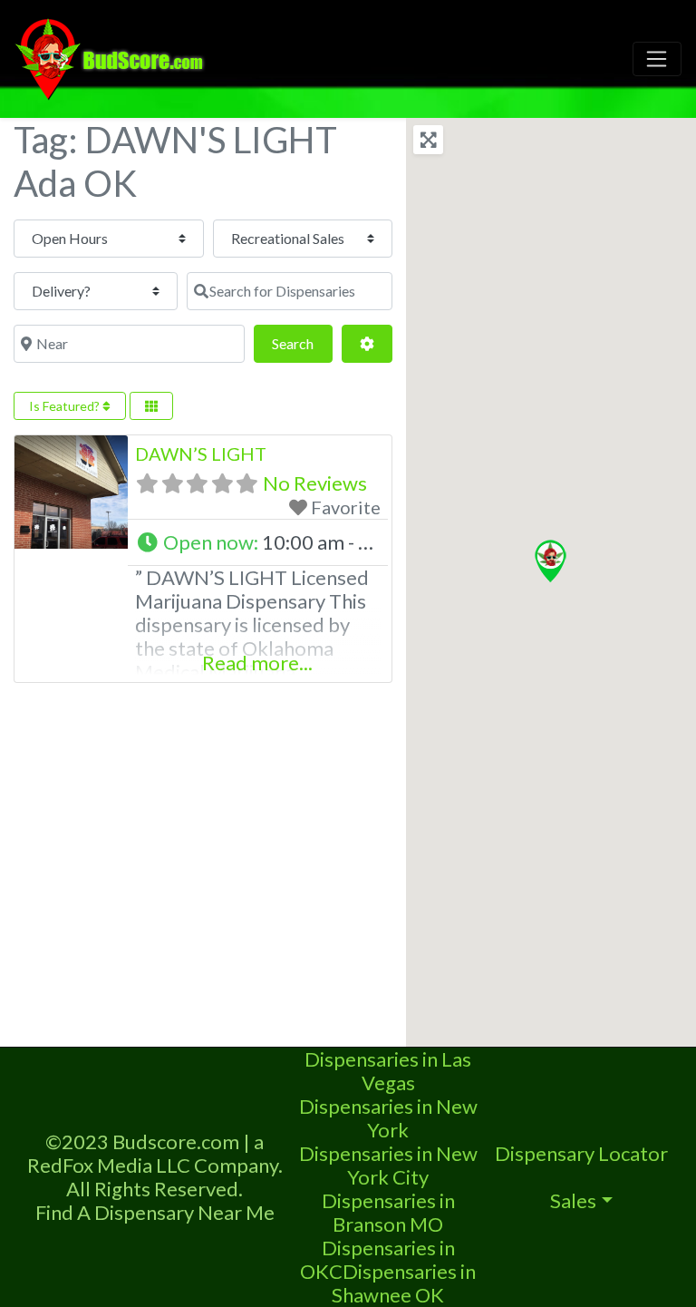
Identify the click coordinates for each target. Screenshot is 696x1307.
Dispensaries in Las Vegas (387, 1071)
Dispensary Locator (581, 1153)
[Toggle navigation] (657, 59)
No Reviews (315, 483)
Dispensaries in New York (388, 1118)
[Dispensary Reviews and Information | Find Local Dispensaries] (112, 56)
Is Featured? (65, 406)
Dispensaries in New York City (388, 1165)
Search (302, 343)
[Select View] (151, 406)
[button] (258, 542)
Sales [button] (573, 1200)
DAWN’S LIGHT (200, 453)
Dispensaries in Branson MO (388, 1212)
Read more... (257, 662)
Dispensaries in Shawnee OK (404, 1283)
